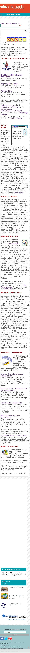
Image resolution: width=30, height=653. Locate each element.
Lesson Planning (7, 105)
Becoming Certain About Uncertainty (10, 416)
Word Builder (13, 243)
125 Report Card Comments (16, 587)
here (16, 229)
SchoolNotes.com (15, 118)
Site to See (8, 289)
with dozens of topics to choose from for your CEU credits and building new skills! (16, 574)
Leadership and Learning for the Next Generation (14, 389)
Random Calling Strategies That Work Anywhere (10, 646)
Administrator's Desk (9, 107)
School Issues (6, 109)
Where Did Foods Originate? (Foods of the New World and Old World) (16, 597)
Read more (18, 193)
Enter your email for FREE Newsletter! (15, 629)
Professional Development (11, 111)
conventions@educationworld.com (14, 435)
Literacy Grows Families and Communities (12, 375)
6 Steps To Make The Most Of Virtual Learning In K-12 (11, 648)
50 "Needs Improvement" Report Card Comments (15, 604)
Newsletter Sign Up (14, 14)
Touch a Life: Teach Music (11, 403)
